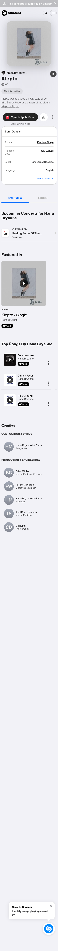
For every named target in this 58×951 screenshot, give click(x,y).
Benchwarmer (26, 355)
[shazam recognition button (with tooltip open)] (49, 929)
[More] (49, 363)
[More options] (52, 117)
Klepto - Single (10, 106)
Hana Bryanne (26, 358)
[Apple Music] (7, 326)
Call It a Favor (25, 375)
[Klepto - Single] (23, 294)
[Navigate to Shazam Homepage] (11, 13)
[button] (55, 3)
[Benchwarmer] (10, 359)
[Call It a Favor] (10, 380)
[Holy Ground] (10, 400)
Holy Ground (25, 395)
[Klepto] (53, 74)
